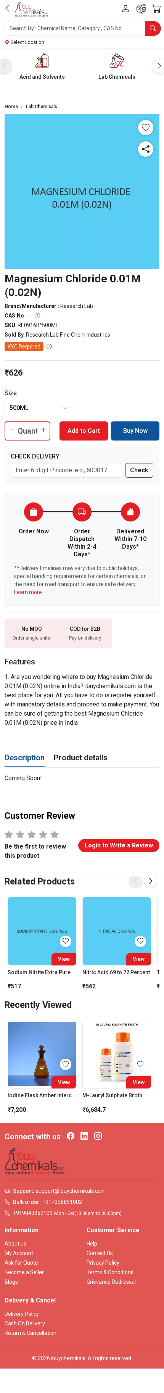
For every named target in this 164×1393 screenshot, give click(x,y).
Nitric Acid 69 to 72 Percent (116, 972)
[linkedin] (84, 1136)
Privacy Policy (103, 1263)
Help (92, 1244)
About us (15, 1244)
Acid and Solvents (42, 77)
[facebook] (70, 1136)
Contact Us (100, 1253)
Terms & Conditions (110, 1272)
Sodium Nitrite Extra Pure (39, 972)
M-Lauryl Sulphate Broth (112, 1095)
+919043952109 (33, 1213)
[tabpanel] (82, 778)
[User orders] (141, 9)
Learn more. (28, 592)
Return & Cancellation (30, 1333)
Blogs (11, 1282)
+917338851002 (62, 1202)
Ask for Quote (21, 1263)
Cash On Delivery (25, 1323)
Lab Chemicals (116, 77)
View (64, 959)
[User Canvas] (125, 9)
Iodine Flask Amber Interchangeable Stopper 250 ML (42, 1095)
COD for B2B (85, 629)
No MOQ (31, 629)
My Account (19, 1253)
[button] (82, 28)
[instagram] (98, 1136)
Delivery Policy (22, 1314)
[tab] (25, 758)
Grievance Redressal (111, 1282)
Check (139, 470)
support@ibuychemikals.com (71, 1191)
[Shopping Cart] (156, 9)
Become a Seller (24, 1272)
